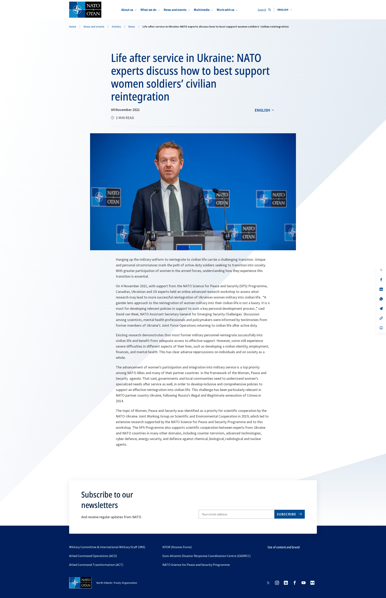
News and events (175, 10)
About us (127, 10)
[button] (284, 9)
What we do (148, 10)
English (262, 110)
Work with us (225, 10)
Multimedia (201, 10)
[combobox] (284, 9)
